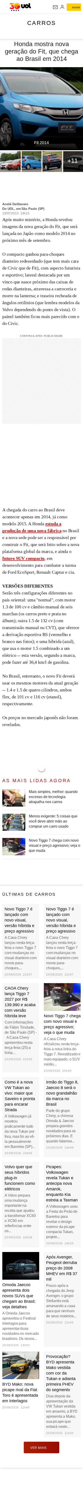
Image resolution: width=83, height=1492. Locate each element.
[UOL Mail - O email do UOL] (55, 7)
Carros (41, 23)
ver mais (38, 1448)
